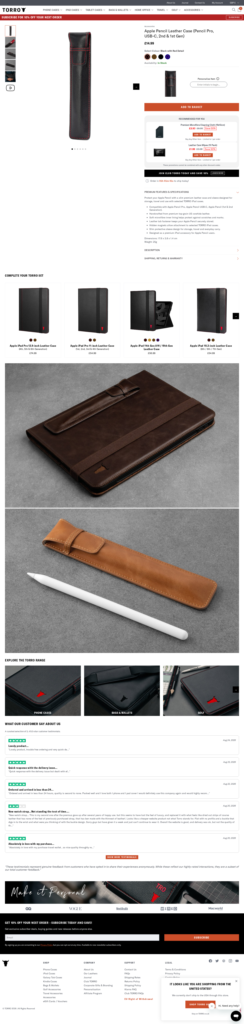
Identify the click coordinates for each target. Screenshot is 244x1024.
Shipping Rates (132, 977)
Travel (161, 10)
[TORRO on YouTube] (237, 961)
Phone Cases (51, 10)
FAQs (127, 973)
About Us (171, 2)
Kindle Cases (50, 981)
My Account (217, 2)
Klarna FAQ (130, 989)
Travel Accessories (53, 993)
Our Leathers (90, 973)
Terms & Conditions (175, 969)
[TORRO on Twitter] (217, 961)
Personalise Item (206, 78)
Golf (175, 10)
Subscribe (201, 937)
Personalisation (92, 989)
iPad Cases (72, 10)
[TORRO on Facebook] (210, 961)
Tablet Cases (94, 10)
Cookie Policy (172, 977)
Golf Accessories (52, 989)
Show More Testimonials (122, 857)
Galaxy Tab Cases (52, 977)
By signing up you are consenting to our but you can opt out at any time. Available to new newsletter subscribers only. (63, 945)
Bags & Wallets (118, 10)
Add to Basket (192, 107)
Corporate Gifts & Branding (98, 985)
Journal (185, 2)
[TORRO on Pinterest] (223, 961)
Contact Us (200, 2)
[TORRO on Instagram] (230, 961)
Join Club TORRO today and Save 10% (191, 173)
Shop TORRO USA (200, 1004)
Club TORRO (90, 981)
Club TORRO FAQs (134, 993)
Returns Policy (132, 981)
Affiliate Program (93, 993)
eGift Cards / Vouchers (55, 1001)
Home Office (142, 10)
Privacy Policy (47, 945)
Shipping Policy (132, 985)
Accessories (192, 10)
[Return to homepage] (14, 9)
